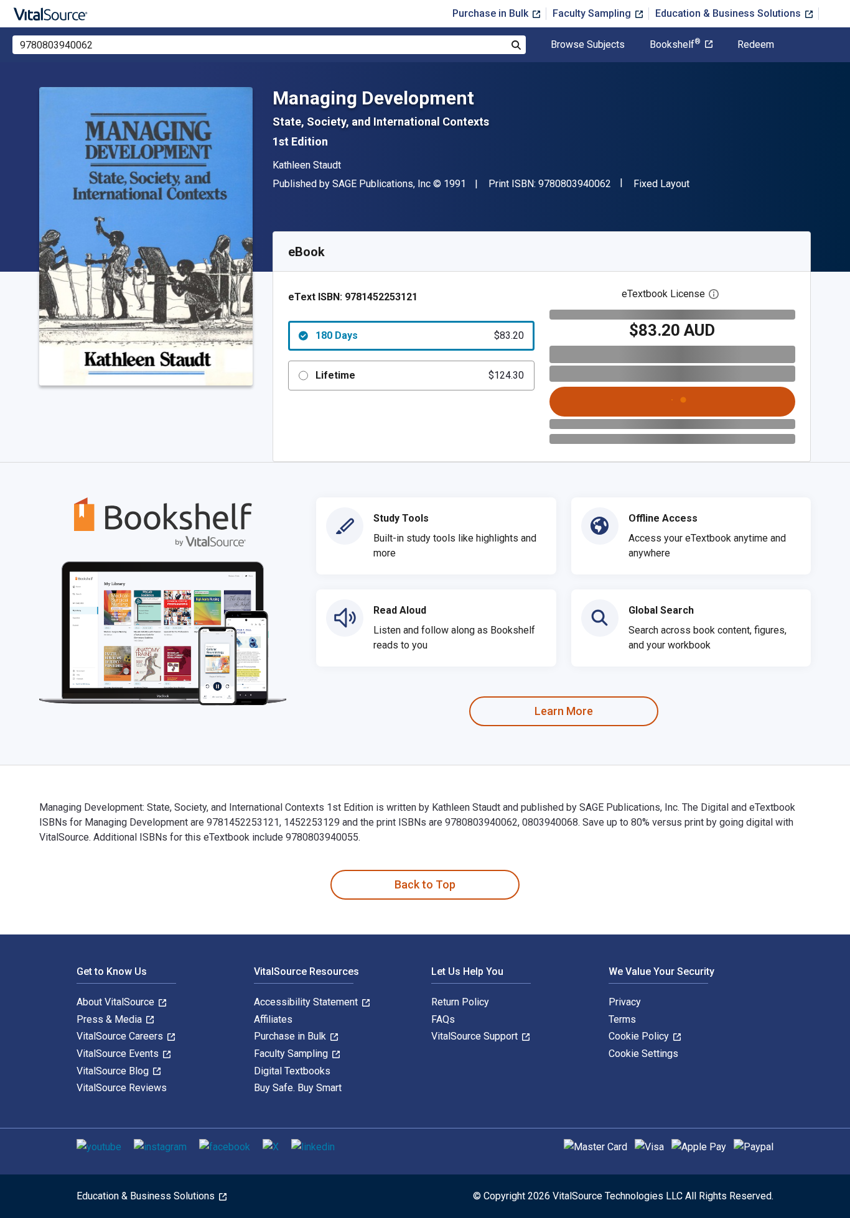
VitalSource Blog (114, 1071)
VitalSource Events (119, 1053)
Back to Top (425, 884)
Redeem (755, 45)
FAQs (443, 1019)
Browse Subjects (588, 45)
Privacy (625, 1002)
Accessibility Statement (307, 1002)
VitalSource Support (475, 1036)
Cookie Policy (640, 1036)
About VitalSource (117, 1002)
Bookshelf (675, 45)
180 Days (419, 335)
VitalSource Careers (121, 1036)
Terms (622, 1019)
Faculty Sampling (593, 13)
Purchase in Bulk (491, 13)
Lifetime (419, 375)
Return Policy (460, 1002)
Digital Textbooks (292, 1071)
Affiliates (273, 1019)
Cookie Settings (643, 1053)
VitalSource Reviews (122, 1088)
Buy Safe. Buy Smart (298, 1088)
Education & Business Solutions (729, 13)
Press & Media (110, 1019)
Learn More (564, 710)
